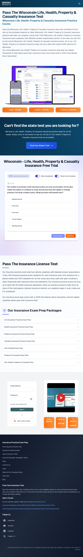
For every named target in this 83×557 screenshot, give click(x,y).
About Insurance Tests (10, 454)
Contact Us (6, 465)
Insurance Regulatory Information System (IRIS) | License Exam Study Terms (28, 505)
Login (4, 468)
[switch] (37, 176)
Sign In (22, 409)
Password (14, 395)
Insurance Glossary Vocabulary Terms (15, 457)
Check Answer (58, 236)
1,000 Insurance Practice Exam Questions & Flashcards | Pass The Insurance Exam (30, 509)
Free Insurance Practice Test (12, 447)
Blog (3, 479)
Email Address (16, 386)
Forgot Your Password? (19, 404)
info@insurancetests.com (36, 502)
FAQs (4, 461)
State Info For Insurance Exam (12, 472)
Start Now (70, 236)
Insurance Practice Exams (11, 450)
